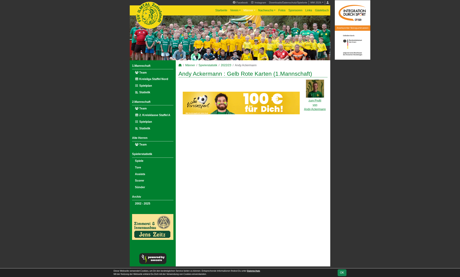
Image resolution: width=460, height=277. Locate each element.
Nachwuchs (265, 10)
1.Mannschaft (141, 65)
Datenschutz (253, 271)
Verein (234, 10)
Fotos (282, 10)
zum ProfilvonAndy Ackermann (315, 105)
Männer (248, 10)
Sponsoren (295, 10)
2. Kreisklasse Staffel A (154, 115)
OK (342, 272)
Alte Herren (140, 137)
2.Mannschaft (141, 101)
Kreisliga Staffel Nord (153, 79)
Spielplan (145, 85)
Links (308, 10)
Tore (138, 167)
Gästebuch (322, 10)
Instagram (260, 2)
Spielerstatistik (142, 154)
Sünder (140, 187)
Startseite (221, 10)
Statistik (144, 92)
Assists (140, 174)
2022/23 (226, 65)
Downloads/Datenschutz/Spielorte (288, 2)
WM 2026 (315, 2)
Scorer (139, 180)
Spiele (139, 160)
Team (143, 72)
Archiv (136, 196)
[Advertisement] (253, 148)
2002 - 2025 (142, 203)
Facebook (242, 2)
